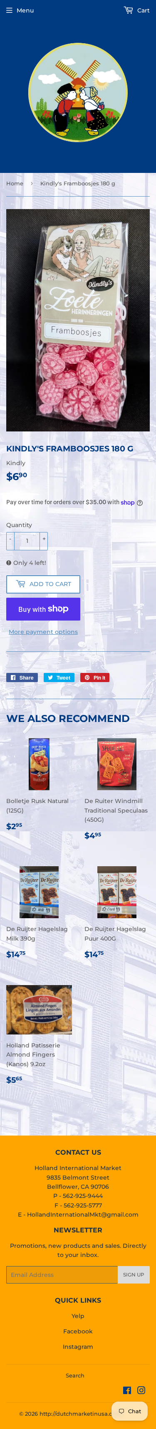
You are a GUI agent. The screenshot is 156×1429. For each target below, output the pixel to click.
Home (14, 183)
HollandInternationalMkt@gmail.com (83, 1214)
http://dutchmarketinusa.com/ (81, 1413)
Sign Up (133, 1274)
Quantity (19, 525)
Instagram (78, 1346)
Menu (25, 10)
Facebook (78, 1331)
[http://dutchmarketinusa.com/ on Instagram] (141, 1391)
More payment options (43, 632)
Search (75, 1375)
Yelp (78, 1316)
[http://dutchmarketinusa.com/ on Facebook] (127, 1391)
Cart (143, 10)
